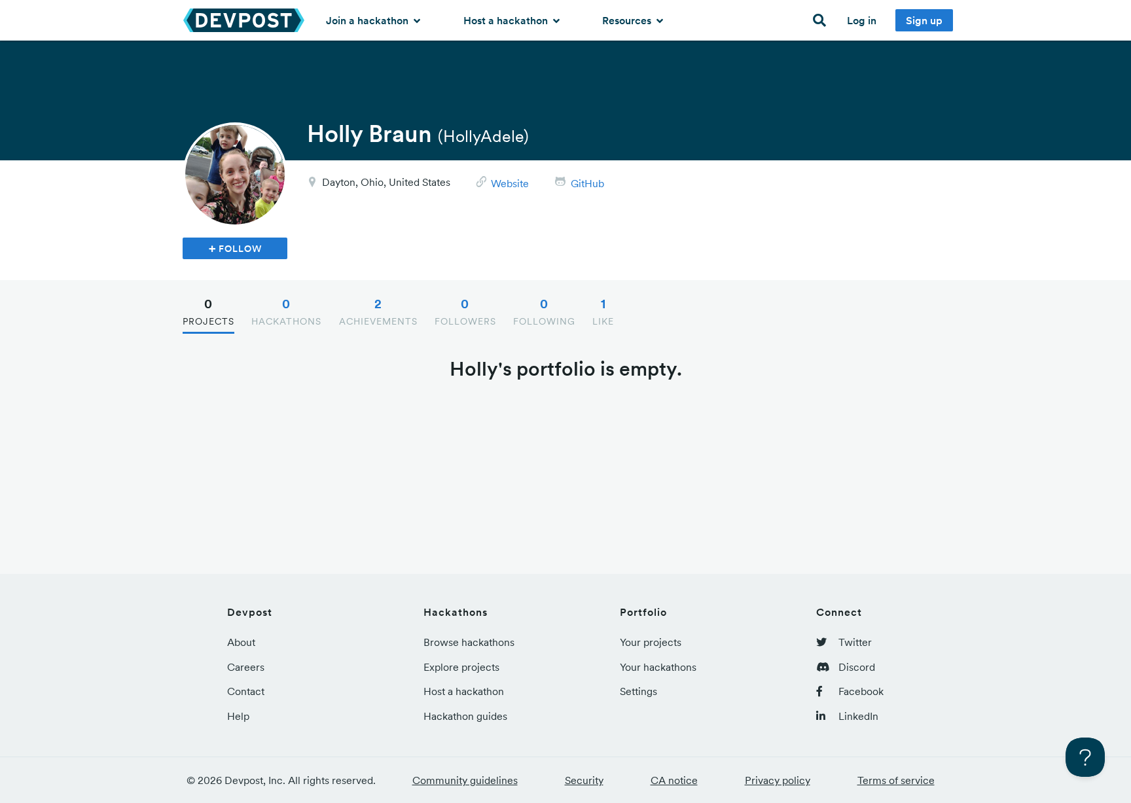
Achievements (378, 311)
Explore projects (461, 666)
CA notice (674, 780)
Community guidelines (465, 780)
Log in (861, 20)
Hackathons (286, 311)
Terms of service (896, 780)
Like (603, 311)
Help (238, 716)
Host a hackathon (506, 20)
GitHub (587, 183)
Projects (208, 311)
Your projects (650, 642)
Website (510, 183)
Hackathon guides (465, 716)
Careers (245, 666)
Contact (245, 691)
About (241, 642)
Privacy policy (777, 780)
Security (584, 780)
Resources (628, 20)
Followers (465, 311)
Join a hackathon (368, 20)
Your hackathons (658, 666)
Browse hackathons (468, 642)
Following (544, 311)
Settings (638, 691)
